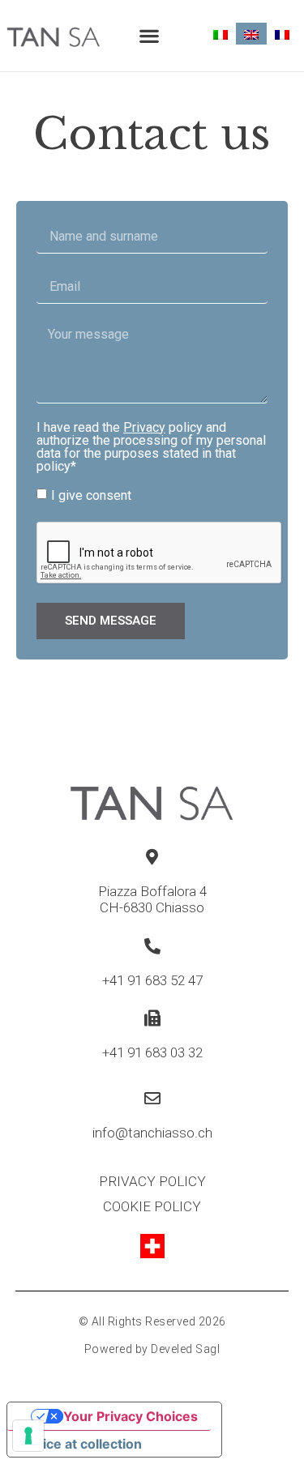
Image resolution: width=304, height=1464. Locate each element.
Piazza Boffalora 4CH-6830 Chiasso (152, 899)
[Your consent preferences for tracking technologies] (28, 1435)
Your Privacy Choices (130, 1416)
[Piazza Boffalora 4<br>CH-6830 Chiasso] (152, 857)
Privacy (144, 427)
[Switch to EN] (251, 34)
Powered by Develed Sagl (152, 1348)
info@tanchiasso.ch (152, 1133)
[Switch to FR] (282, 34)
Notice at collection (81, 1444)
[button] (149, 36)
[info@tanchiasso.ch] (152, 1099)
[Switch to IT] (220, 34)
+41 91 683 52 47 (152, 980)
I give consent (91, 494)
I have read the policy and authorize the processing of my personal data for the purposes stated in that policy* (151, 447)
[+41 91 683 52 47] (152, 946)
